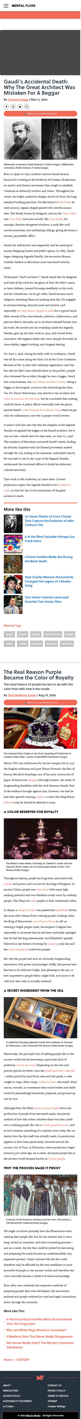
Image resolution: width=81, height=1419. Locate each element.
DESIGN (35, 634)
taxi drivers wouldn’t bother (49, 382)
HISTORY (23, 1359)
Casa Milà (15, 219)
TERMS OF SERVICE (58, 1395)
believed (9, 802)
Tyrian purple (56, 1159)
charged (32, 780)
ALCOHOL (36, 643)
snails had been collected (60, 1071)
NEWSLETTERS (10, 1390)
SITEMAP (52, 1401)
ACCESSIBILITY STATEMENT (17, 1401)
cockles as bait (46, 1082)
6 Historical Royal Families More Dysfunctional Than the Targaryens (39, 1321)
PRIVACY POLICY (56, 1390)
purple (39, 797)
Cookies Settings (57, 1406)
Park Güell (63, 202)
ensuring (53, 944)
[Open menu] (6, 5)
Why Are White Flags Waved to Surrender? (36, 1330)
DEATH (22, 634)
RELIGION (51, 643)
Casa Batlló (56, 219)
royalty (8, 884)
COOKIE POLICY (11, 1395)
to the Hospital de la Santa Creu (40, 410)
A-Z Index (8, 1406)
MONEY (70, 634)
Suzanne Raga (18, 99)
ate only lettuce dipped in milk (35, 311)
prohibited (62, 910)
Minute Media (33, 1415)
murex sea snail (25, 1065)
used (33, 901)
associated (42, 889)
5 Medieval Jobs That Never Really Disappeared (39, 1336)
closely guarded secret (55, 1125)
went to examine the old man (21, 399)
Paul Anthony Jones (22, 695)
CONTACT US (54, 1385)
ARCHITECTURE (52, 634)
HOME (22, 643)
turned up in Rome (44, 921)
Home (8, 1359)
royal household (18, 949)
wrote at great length (46, 1108)
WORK (9, 634)
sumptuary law (27, 910)
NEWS (9, 643)
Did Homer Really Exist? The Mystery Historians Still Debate (40, 1345)
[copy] (26, 106)
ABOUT (7, 1385)
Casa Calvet (69, 213)
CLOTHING (67, 643)
